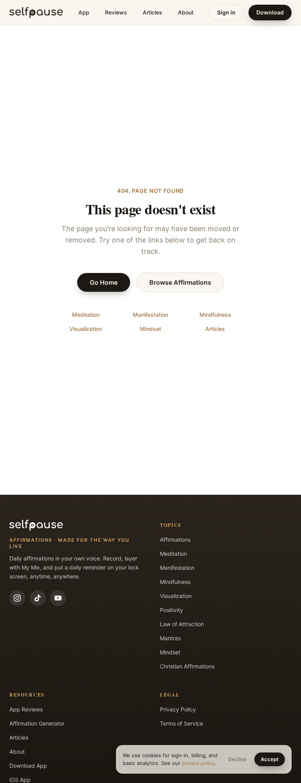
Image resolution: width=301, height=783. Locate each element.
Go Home (104, 282)
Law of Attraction (182, 624)
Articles (152, 12)
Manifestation (150, 314)
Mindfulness (215, 314)
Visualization (85, 328)
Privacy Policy (178, 709)
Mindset (150, 328)
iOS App (20, 779)
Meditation (86, 314)
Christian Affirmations (187, 666)
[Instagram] (17, 598)
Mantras (170, 638)
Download (270, 12)
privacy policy (198, 763)
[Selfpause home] (36, 12)
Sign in (226, 12)
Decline (237, 759)
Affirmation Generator (36, 723)
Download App (28, 765)
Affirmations (175, 539)
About (186, 12)
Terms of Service (181, 723)
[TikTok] (37, 598)
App (83, 12)
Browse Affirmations (180, 282)
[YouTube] (58, 598)
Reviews (116, 12)
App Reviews (26, 709)
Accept (270, 759)
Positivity (171, 610)
